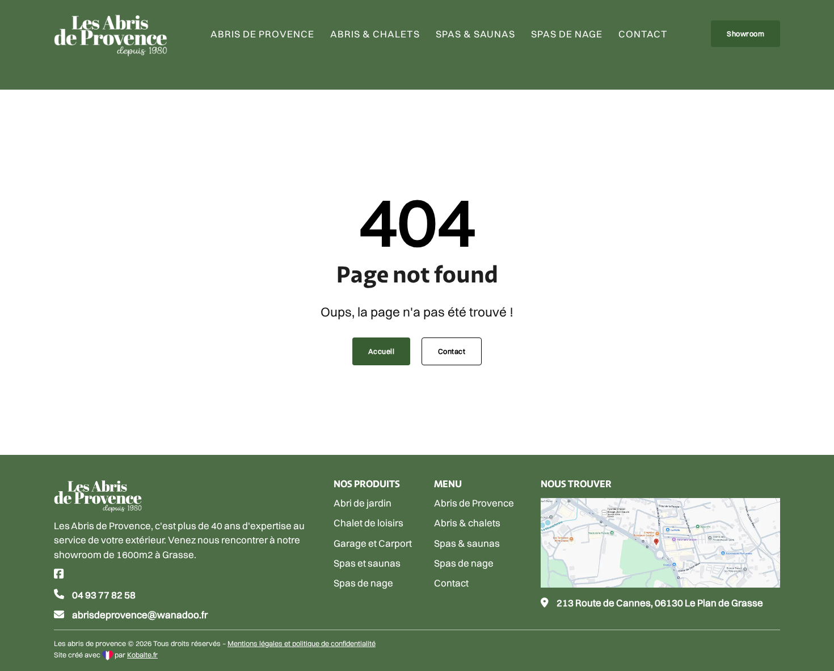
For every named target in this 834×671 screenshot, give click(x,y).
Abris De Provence (262, 34)
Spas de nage (567, 34)
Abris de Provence (474, 503)
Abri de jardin (362, 503)
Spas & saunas (475, 34)
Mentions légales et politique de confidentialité (302, 643)
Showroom (745, 33)
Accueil (381, 351)
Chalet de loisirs (368, 523)
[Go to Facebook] (59, 574)
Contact (643, 34)
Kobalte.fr (142, 655)
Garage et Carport (373, 543)
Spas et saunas (367, 563)
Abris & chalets (375, 34)
